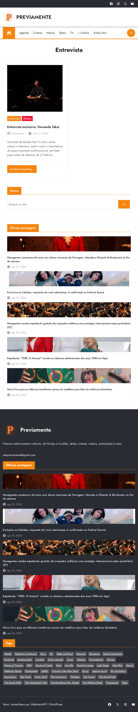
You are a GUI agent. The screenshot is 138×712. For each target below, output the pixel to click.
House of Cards (44, 665)
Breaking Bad (25, 659)
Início (9, 33)
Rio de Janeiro (118, 671)
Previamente (34, 17)
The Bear (75, 677)
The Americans (58, 677)
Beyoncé (81, 654)
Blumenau (94, 654)
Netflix (44, 671)
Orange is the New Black (65, 671)
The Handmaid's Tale (36, 682)
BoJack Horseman (112, 654)
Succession (10, 677)
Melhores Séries (12, 671)
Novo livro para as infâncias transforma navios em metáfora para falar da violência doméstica (59, 389)
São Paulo (25, 677)
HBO (29, 665)
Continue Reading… (23, 168)
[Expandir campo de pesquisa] (131, 33)
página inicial (99, 671)
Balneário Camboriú (26, 654)
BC (51, 654)
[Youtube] (132, 4)
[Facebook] (111, 4)
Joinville (69, 665)
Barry (43, 654)
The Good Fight (107, 677)
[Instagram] (118, 4)
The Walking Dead (92, 682)
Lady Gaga (103, 665)
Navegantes (31, 671)
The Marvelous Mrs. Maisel (65, 682)
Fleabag (81, 659)
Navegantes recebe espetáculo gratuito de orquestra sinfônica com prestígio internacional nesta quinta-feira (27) (68, 325)
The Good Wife (12, 682)
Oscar (85, 671)
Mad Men (117, 665)
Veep (124, 682)
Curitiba (40, 659)
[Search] (124, 204)
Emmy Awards (55, 659)
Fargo (70, 659)
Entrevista (14, 118)
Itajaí (58, 665)
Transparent (112, 682)
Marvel (129, 665)
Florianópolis (96, 659)
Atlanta (7, 654)
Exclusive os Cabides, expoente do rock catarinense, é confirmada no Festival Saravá (55, 292)
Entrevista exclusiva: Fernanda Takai (33, 127)
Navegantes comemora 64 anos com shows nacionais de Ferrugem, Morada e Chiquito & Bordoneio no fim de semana (68, 259)
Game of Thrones (13, 665)
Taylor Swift (41, 677)
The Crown (89, 677)
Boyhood (9, 659)
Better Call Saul (65, 654)
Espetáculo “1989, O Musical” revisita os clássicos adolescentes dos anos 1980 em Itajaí (57, 358)
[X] (125, 4)
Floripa (110, 659)
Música (27, 118)
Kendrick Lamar (85, 665)
